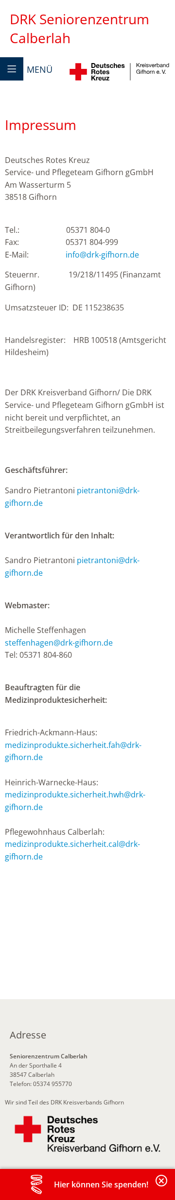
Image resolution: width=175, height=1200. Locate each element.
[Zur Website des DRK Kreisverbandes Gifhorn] (87, 1134)
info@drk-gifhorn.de (102, 254)
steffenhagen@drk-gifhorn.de (59, 642)
